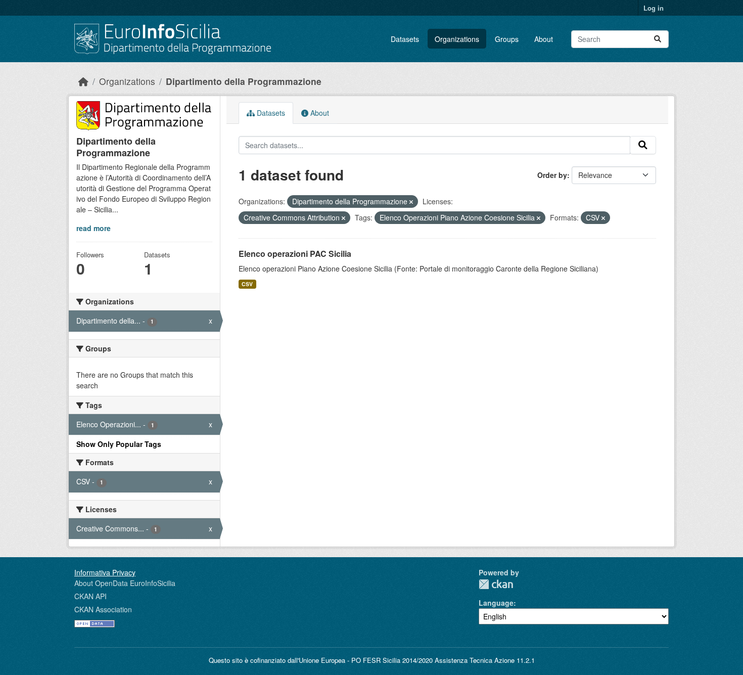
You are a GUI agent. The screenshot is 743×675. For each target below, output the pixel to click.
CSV (247, 284)
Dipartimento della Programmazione (243, 81)
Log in (653, 8)
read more (93, 228)
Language (496, 603)
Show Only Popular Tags (118, 444)
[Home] (83, 81)
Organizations (457, 39)
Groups (507, 39)
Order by (552, 175)
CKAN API (90, 596)
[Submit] (657, 39)
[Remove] (411, 202)
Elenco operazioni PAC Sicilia (295, 253)
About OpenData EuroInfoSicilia (124, 583)
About (543, 39)
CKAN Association (103, 609)
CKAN (496, 584)
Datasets (405, 39)
